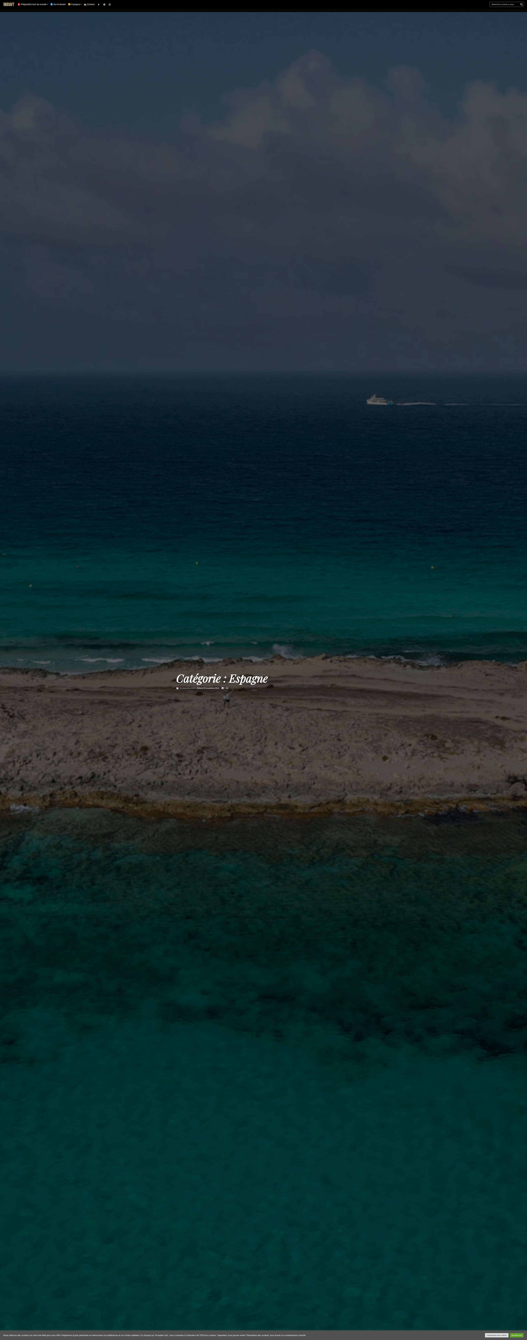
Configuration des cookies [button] (497, 1335)
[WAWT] (8, 4)
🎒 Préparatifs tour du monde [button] (32, 4)
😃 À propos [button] (74, 4)
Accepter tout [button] (516, 1335)
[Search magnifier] (521, 4)
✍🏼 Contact (89, 4)
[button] (98, 4)
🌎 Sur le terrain (58, 4)
